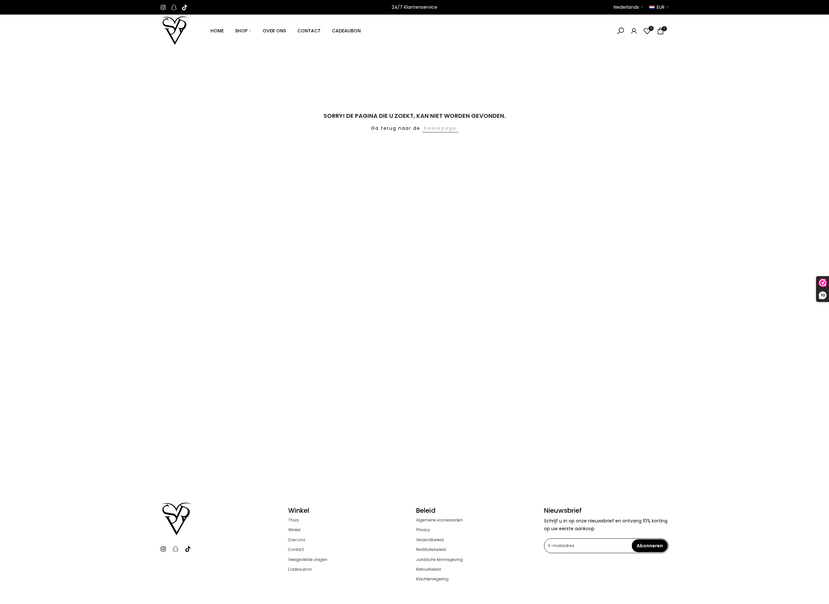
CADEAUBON (346, 31)
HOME (217, 31)
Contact (296, 549)
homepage (440, 128)
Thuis (293, 520)
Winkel (294, 529)
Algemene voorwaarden (439, 520)
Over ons (296, 539)
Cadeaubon (300, 569)
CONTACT (309, 31)
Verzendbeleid (430, 539)
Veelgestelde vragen (307, 559)
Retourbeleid (428, 569)
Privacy (423, 529)
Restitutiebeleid (431, 549)
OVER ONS (274, 31)
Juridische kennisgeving (439, 559)
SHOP (241, 31)
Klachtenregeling (432, 579)
